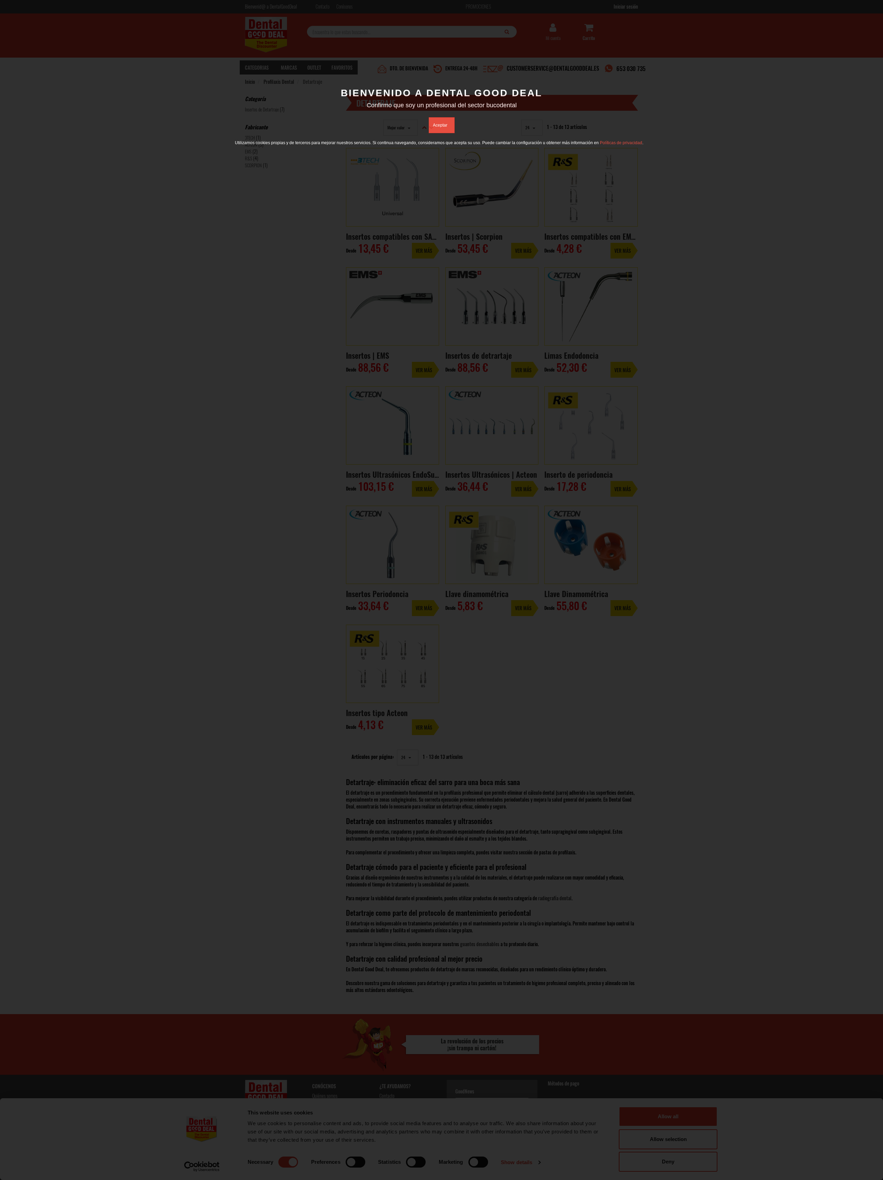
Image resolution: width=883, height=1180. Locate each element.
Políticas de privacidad (621, 142)
